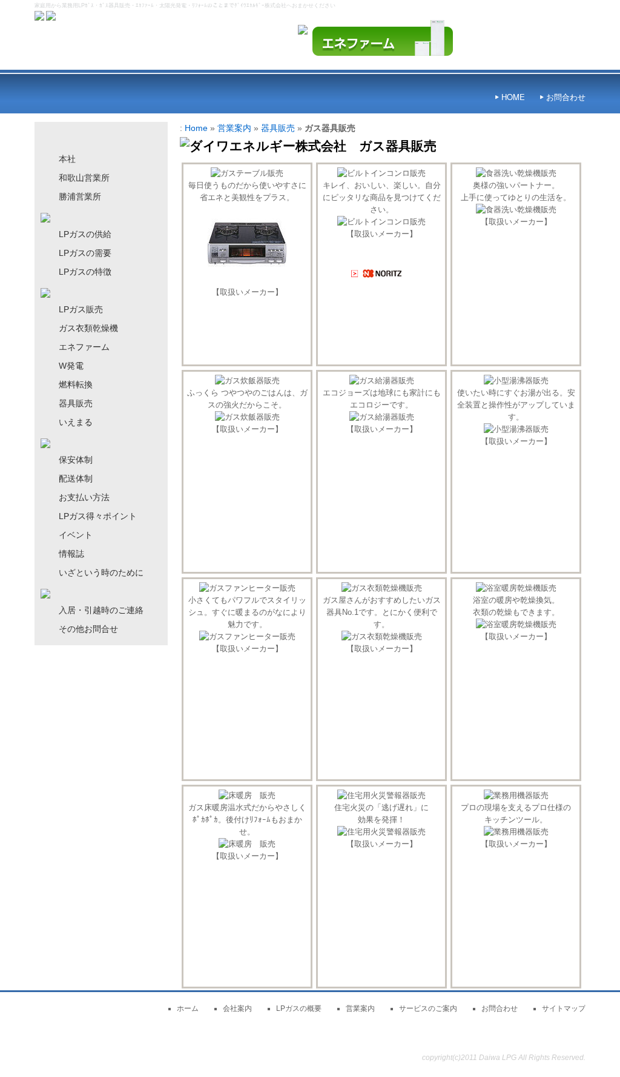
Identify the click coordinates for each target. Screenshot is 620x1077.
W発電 (71, 366)
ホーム (188, 1008)
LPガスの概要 (299, 1008)
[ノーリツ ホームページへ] (381, 278)
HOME (513, 96)
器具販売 (278, 128)
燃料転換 (76, 384)
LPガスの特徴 (85, 272)
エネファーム (84, 347)
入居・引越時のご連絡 (101, 610)
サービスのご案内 (428, 1008)
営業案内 (234, 128)
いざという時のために (101, 572)
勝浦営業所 (80, 196)
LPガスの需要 (85, 253)
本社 (67, 159)
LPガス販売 (81, 309)
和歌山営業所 (84, 178)
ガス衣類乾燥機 (88, 328)
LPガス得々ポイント (98, 516)
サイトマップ (563, 1008)
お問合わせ (565, 96)
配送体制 (76, 478)
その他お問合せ (88, 629)
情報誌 (71, 554)
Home (196, 128)
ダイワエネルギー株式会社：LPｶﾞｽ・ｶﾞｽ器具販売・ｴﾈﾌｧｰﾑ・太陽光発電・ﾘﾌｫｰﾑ (433, 1047)
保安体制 (76, 460)
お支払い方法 (84, 497)
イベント (76, 535)
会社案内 (237, 1008)
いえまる (76, 422)
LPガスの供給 (85, 234)
